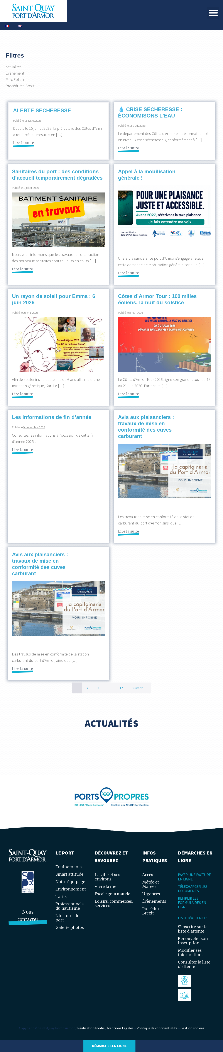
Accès (147, 874)
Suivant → (139, 688)
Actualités (14, 66)
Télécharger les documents (192, 888)
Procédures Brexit (20, 85)
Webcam (187, 980)
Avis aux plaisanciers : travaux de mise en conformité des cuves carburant (146, 426)
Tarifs (61, 896)
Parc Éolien (15, 79)
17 (121, 688)
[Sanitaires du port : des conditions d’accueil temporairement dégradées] (58, 219)
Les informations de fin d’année (51, 417)
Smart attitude (69, 874)
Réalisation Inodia (91, 1028)
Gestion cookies (192, 1028)
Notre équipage (70, 881)
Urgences (151, 893)
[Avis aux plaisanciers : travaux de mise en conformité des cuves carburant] (164, 476)
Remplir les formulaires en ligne (192, 902)
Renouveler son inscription (193, 940)
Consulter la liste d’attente (194, 964)
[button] (213, 13)
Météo (185, 995)
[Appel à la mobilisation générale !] (164, 218)
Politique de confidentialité (157, 1028)
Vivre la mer (106, 886)
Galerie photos (70, 927)
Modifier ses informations (190, 952)
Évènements (154, 901)
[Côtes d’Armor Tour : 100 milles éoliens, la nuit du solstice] (164, 344)
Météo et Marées (150, 884)
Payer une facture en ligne (194, 877)
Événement (15, 73)
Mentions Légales (120, 1028)
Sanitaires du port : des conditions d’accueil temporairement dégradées (57, 175)
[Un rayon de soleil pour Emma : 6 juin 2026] (58, 344)
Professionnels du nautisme (70, 906)
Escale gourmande (112, 893)
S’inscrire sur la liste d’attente (193, 929)
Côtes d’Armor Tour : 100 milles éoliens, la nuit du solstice (157, 299)
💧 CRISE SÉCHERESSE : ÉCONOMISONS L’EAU (150, 112)
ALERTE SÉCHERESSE (42, 110)
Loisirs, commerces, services (114, 903)
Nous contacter (27, 915)
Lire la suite (23, 142)
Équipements (69, 866)
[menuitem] (7, 26)
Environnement (71, 889)
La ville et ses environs (107, 877)
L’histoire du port (67, 918)
